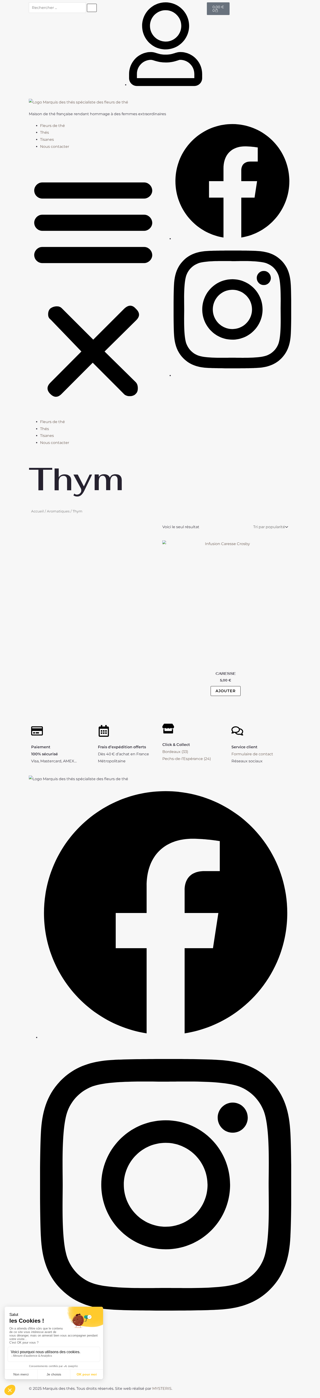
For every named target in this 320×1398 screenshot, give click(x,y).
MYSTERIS (161, 1388)
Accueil (37, 511)
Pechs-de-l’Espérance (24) (186, 758)
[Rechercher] (92, 8)
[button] (93, 287)
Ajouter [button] (226, 691)
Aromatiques (58, 511)
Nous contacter (54, 146)
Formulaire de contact (252, 754)
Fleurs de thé (52, 125)
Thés (44, 132)
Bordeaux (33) (175, 751)
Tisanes (47, 139)
